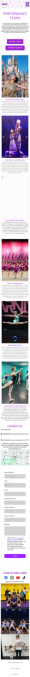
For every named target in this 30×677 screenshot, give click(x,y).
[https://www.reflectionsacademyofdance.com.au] (4, 4)
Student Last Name (9, 516)
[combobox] (6, 485)
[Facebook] (6, 578)
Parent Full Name (9, 472)
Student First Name (9, 507)
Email (6, 490)
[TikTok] (24, 578)
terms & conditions (19, 538)
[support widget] (26, 673)
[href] (15, 457)
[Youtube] (18, 578)
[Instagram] (12, 578)
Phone (6, 481)
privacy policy (13, 539)
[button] (27, 4)
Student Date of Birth (10, 498)
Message (7, 524)
